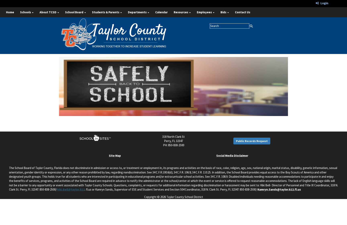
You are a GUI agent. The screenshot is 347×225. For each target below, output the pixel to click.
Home (10, 12)
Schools (26, 12)
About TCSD (48, 12)
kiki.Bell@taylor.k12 (71, 189)
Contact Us (242, 12)
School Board (74, 12)
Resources (181, 12)
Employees (204, 12)
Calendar (161, 12)
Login (323, 3)
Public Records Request (252, 141)
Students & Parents (106, 12)
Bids (223, 12)
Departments (137, 12)
